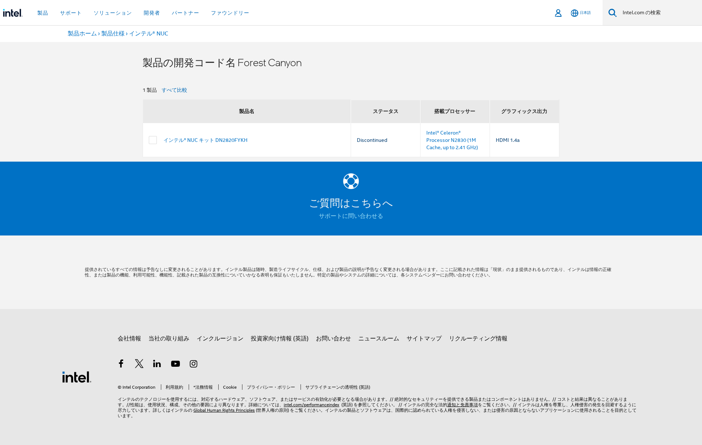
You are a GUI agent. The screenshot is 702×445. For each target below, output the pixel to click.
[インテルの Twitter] (139, 365)
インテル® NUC (148, 33)
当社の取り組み (168, 338)
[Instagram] (193, 365)
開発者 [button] (152, 13)
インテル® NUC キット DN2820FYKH (205, 140)
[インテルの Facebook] (121, 365)
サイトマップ (424, 338)
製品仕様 (113, 33)
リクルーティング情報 (478, 338)
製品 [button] (42, 13)
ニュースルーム (378, 338)
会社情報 (129, 338)
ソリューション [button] (113, 13)
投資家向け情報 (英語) (280, 338)
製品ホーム (82, 33)
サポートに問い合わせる (351, 216)
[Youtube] (175, 365)
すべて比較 (174, 90)
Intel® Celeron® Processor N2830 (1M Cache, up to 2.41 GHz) (452, 140)
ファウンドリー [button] (230, 13)
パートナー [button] (185, 13)
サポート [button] (71, 13)
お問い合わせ (333, 338)
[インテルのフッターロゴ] (76, 376)
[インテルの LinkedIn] (157, 365)
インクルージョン (220, 338)
